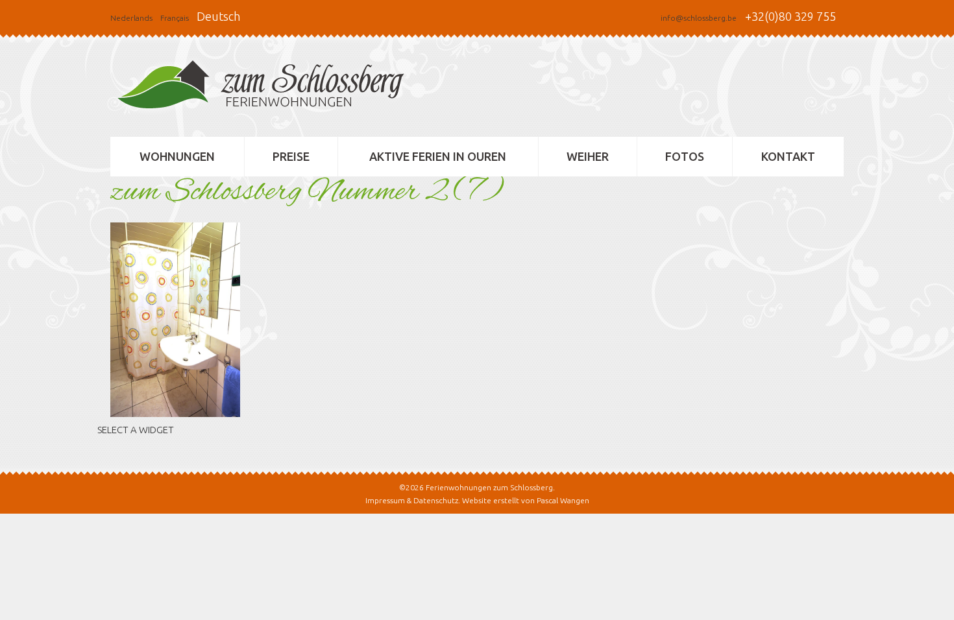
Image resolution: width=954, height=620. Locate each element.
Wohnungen (177, 156)
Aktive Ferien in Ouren (437, 156)
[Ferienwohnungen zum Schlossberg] (266, 88)
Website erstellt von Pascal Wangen (525, 500)
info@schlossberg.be (699, 18)
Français (174, 18)
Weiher (588, 156)
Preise (291, 156)
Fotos (684, 156)
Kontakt (788, 156)
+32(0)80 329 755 (790, 16)
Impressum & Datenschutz (411, 500)
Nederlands (131, 18)
